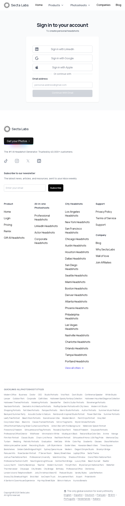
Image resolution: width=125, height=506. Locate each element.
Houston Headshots (77, 252)
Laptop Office (79, 453)
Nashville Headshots (77, 335)
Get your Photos (17, 141)
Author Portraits (89, 410)
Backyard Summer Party (14, 414)
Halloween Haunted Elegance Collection (102, 398)
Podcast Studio (65, 472)
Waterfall (110, 465)
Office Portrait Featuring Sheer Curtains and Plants (26, 425)
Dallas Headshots (75, 258)
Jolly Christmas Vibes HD (46, 472)
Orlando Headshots (76, 348)
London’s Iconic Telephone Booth (18, 472)
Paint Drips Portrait (86, 418)
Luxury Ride (80, 461)
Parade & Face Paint (62, 429)
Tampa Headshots (76, 355)
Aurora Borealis (80, 480)
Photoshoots (78, 5)
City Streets (36, 468)
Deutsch (89, 494)
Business (23, 394)
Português (69, 498)
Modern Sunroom (55, 465)
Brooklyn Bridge (103, 449)
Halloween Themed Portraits (16, 402)
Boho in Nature (64, 480)
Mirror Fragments (64, 422)
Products (54, 5)
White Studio (111, 394)
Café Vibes (43, 398)
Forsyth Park (70, 465)
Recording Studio (36, 445)
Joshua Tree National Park (15, 457)
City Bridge (48, 468)
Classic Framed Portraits (43, 422)
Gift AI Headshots (14, 237)
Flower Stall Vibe (94, 414)
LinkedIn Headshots (46, 226)
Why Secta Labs (105, 249)
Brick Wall (34, 476)
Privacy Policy (104, 211)
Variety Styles (81, 472)
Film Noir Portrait (11, 437)
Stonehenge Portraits (96, 402)
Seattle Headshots (76, 275)
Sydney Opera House (53, 449)
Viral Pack (65, 394)
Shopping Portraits (12, 410)
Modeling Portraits (39, 402)
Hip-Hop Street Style (46, 480)
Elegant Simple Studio (84, 449)
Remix (7, 231)
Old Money (89, 468)
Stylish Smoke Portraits (85, 422)
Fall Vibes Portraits (31, 410)
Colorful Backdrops (26, 465)
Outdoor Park (18, 398)
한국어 (111, 494)
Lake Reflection (96, 472)
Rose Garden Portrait (27, 453)
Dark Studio (77, 394)
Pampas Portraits (49, 410)
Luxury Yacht (10, 465)
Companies (104, 5)
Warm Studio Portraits (69, 410)
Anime (106, 433)
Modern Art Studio (99, 406)
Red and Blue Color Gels (90, 433)
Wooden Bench (68, 418)
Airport (79, 476)
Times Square (106, 445)
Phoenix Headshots (76, 308)
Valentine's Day (59, 457)
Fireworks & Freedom (13, 429)
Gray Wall (101, 418)
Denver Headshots (76, 295)
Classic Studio (27, 437)
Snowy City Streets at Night (16, 476)
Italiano (97, 498)
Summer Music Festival (109, 410)
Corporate (31, 398)
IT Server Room (45, 453)
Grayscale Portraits (99, 429)
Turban (7, 441)
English (67, 494)
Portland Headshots (77, 361)
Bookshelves (9, 449)
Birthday (60, 468)
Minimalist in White (50, 433)
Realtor (106, 461)
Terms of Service (106, 218)
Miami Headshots (75, 282)
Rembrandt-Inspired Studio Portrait (68, 414)
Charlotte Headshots (77, 342)
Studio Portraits (51, 394)
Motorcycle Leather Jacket (15, 445)
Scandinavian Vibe (51, 418)
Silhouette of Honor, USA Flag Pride (88, 437)
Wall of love (102, 256)
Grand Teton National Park (99, 457)
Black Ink (26, 422)
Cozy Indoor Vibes (11, 422)
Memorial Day (112, 437)
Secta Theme (93, 453)
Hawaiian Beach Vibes (88, 445)
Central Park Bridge (63, 461)
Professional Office (74, 468)
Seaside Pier (55, 402)
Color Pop (77, 441)
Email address (40, 78)
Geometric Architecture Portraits (36, 406)
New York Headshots (77, 222)
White (67, 441)
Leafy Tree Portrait (12, 418)
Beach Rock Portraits (31, 418)
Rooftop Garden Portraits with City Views (71, 406)
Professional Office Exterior (15, 433)
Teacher (41, 465)
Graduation (47, 441)
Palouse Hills (9, 453)
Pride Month (90, 476)
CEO (40, 394)
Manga (114, 433)
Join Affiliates (103, 262)
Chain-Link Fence (44, 437)
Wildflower (34, 433)
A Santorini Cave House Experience (19, 480)
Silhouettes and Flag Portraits (38, 429)
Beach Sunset (94, 461)
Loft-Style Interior (54, 445)
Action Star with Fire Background (65, 425)
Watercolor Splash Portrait (94, 425)
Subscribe (55, 187)
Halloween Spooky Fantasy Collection (66, 398)
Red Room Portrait (62, 437)
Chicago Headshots (77, 239)
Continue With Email (62, 92)
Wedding (17, 441)
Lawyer (7, 398)
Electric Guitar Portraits (73, 402)
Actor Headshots (45, 232)
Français (101, 494)
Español (78, 494)
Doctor (32, 394)
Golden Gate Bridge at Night (29, 449)
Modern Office (10, 394)
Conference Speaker (94, 394)
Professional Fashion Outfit (16, 461)
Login (7, 218)
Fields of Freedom (80, 429)
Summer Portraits (111, 414)
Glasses (98, 441)
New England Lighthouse (41, 461)
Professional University (40, 457)
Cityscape (24, 468)
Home (39, 5)
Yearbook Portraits (12, 406)
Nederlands (84, 498)
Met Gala (58, 441)
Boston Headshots (76, 288)
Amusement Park (65, 476)
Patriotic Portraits (31, 441)
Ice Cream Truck (48, 476)
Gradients (87, 441)
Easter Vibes (70, 445)
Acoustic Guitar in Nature (39, 414)
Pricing (8, 224)
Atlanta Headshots (76, 301)
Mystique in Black (69, 433)
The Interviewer (11, 468)
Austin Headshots (75, 245)
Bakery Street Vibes (62, 453)
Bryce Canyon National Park (91, 465)
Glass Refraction (111, 441)
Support (101, 224)
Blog (118, 5)
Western (68, 449)
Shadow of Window (77, 457)
